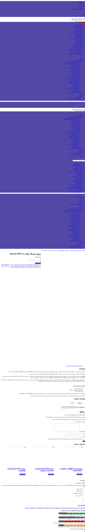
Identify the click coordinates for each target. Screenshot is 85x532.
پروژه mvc (12, 265)
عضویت (80, 3)
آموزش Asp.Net (78, 25)
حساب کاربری (79, 1)
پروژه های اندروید (78, 43)
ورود (81, 4)
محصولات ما (79, 59)
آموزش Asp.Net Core (77, 26)
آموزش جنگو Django (77, 31)
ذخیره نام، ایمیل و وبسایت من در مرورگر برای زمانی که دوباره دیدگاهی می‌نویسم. (65, 438)
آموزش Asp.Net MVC (77, 27)
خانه (81, 58)
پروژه (22, 265)
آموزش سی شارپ (78, 32)
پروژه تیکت (38, 267)
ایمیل (83, 436)
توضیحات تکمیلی (74, 365)
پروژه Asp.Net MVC (31, 393)
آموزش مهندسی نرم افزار (74, 75)
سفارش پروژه (13, 267)
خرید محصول (37, 263)
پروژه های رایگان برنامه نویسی (75, 46)
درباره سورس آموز (71, 507)
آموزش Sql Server (78, 30)
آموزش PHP (79, 28)
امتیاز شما (82, 421)
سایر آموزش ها (79, 51)
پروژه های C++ (79, 40)
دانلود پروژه (27, 267)
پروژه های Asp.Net (78, 37)
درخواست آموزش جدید (75, 97)
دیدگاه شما (82, 431)
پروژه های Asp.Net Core (74, 82)
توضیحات (80, 365)
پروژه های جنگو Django (74, 92)
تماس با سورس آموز (80, 507)
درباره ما (80, 6)
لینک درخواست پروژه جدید (48, 395)
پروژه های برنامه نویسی (77, 76)
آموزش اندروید (76, 73)
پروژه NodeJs (79, 36)
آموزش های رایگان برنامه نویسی (75, 33)
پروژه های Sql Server (77, 42)
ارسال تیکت (35, 265)
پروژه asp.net (18, 265)
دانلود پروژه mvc (20, 267)
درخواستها (80, 96)
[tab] (80, 365)
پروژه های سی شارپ (77, 47)
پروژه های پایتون (78, 45)
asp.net (2, 264)
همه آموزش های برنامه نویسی (75, 52)
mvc (40, 265)
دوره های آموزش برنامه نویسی (75, 9)
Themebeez (82, 529)
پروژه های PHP (79, 41)
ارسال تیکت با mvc (28, 265)
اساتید (81, 93)
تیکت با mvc (32, 267)
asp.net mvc (6, 264)
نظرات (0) (68, 365)
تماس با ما (80, 5)
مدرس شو (80, 95)
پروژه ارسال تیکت (6, 265)
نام (84, 433)
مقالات (80, 100)
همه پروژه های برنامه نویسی (76, 54)
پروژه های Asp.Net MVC (76, 38)
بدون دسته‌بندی (79, 35)
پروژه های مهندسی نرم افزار (76, 48)
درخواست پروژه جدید (75, 98)
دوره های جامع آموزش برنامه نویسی (74, 50)
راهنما (81, 8)
